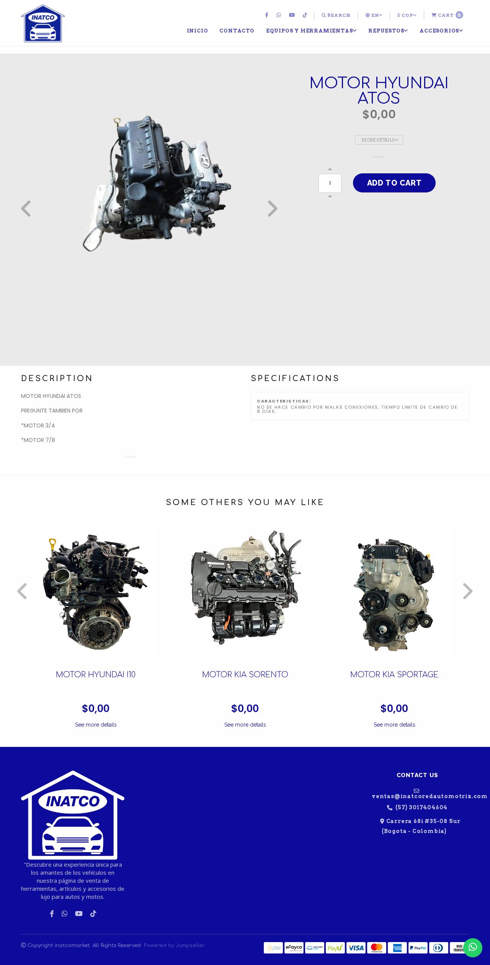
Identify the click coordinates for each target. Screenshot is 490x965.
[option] (149, 208)
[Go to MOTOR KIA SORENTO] (245, 593)
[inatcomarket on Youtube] (293, 15)
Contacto (236, 31)
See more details (96, 725)
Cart (449, 15)
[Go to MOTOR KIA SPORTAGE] (394, 593)
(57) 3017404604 (421, 807)
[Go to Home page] (43, 24)
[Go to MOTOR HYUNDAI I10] (96, 593)
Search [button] (338, 15)
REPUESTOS (386, 31)
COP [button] (406, 15)
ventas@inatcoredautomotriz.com (420, 796)
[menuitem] (267, 15)
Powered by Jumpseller (174, 945)
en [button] (374, 15)
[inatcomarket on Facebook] (267, 15)
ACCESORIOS (439, 31)
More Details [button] (378, 140)
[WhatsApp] (279, 15)
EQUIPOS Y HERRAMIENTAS (309, 31)
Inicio (197, 31)
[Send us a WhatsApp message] (472, 947)
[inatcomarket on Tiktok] (306, 15)
